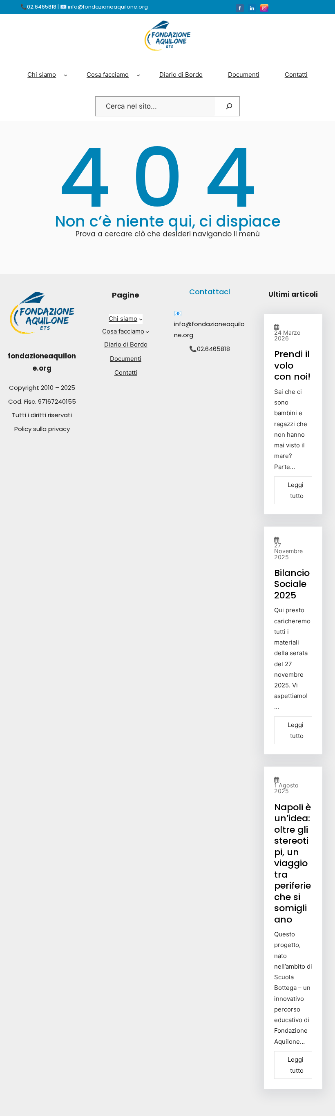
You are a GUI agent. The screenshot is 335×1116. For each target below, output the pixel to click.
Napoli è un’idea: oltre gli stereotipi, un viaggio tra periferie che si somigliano (292, 863)
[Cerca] (229, 106)
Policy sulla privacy (42, 429)
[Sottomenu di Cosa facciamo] (138, 74)
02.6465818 (213, 349)
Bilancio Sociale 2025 (292, 584)
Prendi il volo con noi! (292, 365)
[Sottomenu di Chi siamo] (65, 74)
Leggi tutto (296, 490)
